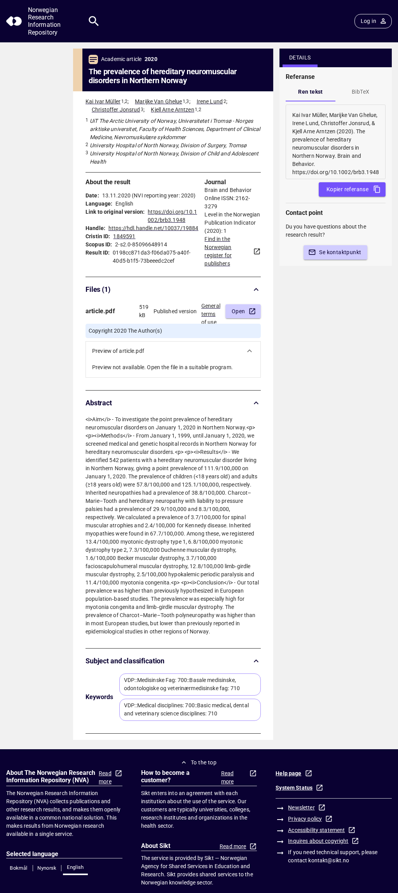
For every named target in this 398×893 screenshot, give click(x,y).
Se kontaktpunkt (340, 252)
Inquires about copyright (318, 841)
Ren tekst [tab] (310, 92)
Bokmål (18, 868)
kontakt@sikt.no (328, 860)
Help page (288, 773)
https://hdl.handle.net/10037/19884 (153, 228)
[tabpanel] (336, 142)
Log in (368, 21)
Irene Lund (210, 101)
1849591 (124, 236)
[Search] (94, 21)
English (75, 867)
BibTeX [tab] (360, 92)
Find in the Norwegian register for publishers (218, 251)
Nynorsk (47, 868)
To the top (203, 762)
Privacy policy (305, 819)
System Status (294, 788)
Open (238, 311)
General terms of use (210, 312)
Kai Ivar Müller (103, 101)
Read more (105, 777)
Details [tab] (300, 57)
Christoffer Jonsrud (116, 109)
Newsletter (301, 807)
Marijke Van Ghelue (158, 101)
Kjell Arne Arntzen (172, 109)
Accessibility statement (316, 830)
